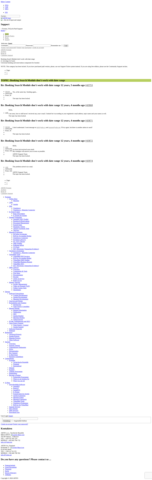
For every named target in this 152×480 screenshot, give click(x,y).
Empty (11, 416)
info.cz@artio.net (6, 442)
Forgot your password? (8, 47)
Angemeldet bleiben (20, 421)
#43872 (89, 140)
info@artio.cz (41, 127)
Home (3, 30)
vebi (6, 147)
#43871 (89, 120)
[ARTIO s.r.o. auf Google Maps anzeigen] (17, 435)
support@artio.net (54, 127)
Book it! (3, 53)
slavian (7, 91)
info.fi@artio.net (6, 455)
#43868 (89, 105)
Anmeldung (6, 421)
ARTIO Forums (6, 50)
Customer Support (7, 55)
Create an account (38, 47)
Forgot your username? (24, 47)
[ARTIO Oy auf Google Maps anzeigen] (17, 447)
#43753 (89, 85)
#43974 (89, 160)
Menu (3, 2)
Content (7, 2)
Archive (3, 52)
